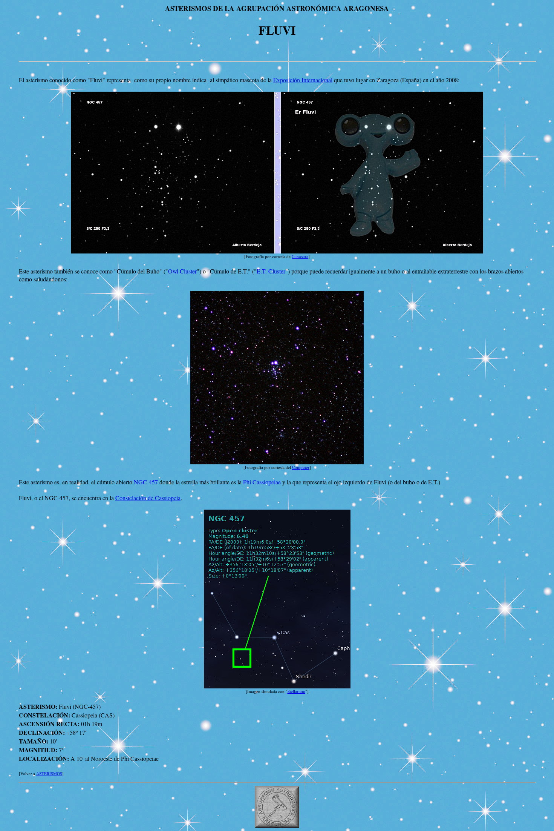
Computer (300, 467)
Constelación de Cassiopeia (148, 498)
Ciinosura (300, 256)
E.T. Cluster (271, 271)
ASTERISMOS (49, 773)
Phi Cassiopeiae (262, 482)
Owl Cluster (182, 271)
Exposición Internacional (302, 80)
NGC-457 (146, 482)
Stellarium (296, 691)
